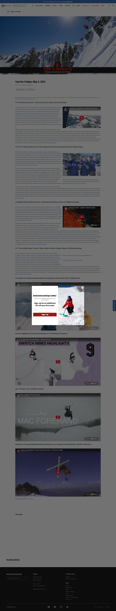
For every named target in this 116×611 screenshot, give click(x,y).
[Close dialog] (82, 287)
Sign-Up (44, 314)
